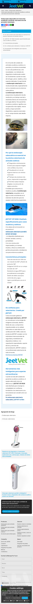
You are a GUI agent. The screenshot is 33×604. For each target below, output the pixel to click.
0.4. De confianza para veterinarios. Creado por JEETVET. (17, 45)
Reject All (8, 598)
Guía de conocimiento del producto (23, 546)
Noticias (3, 549)
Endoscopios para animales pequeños (7, 524)
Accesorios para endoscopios (8, 533)
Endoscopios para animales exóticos (7, 531)
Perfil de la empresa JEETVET (14, 355)
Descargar (19, 541)
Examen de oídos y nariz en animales (24, 533)
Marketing (27, 600)
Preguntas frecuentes (6, 547)
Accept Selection (16, 598)
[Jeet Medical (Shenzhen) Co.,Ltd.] (16, 6)
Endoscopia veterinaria (15, 10)
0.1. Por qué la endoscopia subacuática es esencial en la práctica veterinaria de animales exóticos (16, 35)
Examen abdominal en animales (22, 526)
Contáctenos (4, 551)
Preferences (20, 600)
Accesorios (6, 583)
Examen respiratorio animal (23, 535)
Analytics (14, 600)
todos (6, 10)
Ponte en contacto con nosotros (10, 511)
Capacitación (4, 545)
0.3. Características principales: (10, 43)
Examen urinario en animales (24, 524)
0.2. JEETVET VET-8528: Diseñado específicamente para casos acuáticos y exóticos (16, 39)
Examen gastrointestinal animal (23, 530)
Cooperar (3, 543)
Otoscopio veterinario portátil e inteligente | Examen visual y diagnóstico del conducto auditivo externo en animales (16, 494)
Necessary (7, 600)
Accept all (25, 598)
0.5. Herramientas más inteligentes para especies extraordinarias (15, 49)
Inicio (2, 10)
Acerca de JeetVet (5, 541)
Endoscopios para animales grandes (7, 528)
